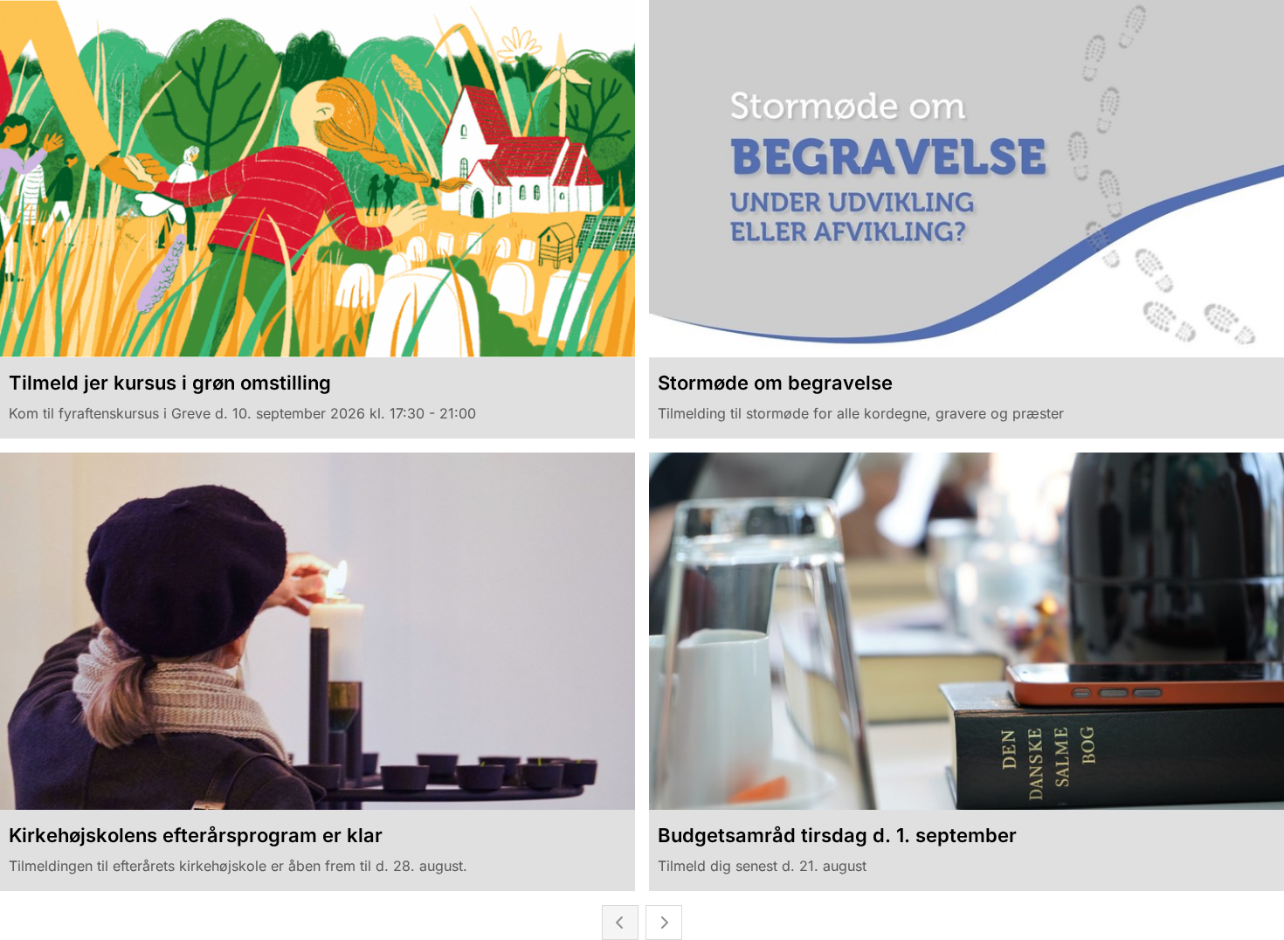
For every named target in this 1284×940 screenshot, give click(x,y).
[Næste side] (663, 922)
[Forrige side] (620, 922)
